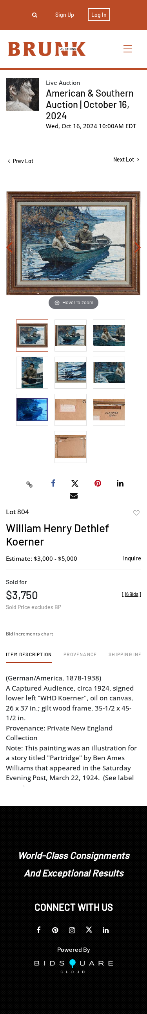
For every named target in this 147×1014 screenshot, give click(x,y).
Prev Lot (22, 161)
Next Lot (124, 159)
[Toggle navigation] (128, 48)
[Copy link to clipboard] (29, 483)
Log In (99, 14)
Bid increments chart (29, 633)
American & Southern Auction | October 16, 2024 (90, 104)
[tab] (29, 657)
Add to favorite (136, 513)
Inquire (132, 558)
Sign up (64, 14)
